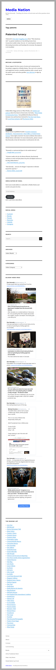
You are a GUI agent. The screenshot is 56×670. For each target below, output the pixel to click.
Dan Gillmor (10, 547)
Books (7, 650)
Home (7, 636)
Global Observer (11, 560)
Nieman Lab (10, 598)
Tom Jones (10, 623)
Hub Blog (9, 562)
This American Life (33, 50)
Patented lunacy (16, 34)
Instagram (10, 224)
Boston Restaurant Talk (14, 529)
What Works (10, 627)
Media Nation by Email (12, 661)
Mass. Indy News (10, 657)
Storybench (10, 613)
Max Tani (10, 584)
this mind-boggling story (20, 39)
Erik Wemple (10, 553)
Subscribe (10, 197)
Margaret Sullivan (12, 578)
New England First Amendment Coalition (19, 594)
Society (15, 50)
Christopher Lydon (12, 539)
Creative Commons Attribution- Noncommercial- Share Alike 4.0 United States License (23, 134)
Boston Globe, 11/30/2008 (14, 170)
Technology (20, 50)
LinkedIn (9, 222)
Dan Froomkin (11, 545)
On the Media (11, 602)
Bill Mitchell (10, 527)
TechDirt (9, 617)
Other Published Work (12, 654)
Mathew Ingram (11, 582)
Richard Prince (11, 611)
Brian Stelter (10, 531)
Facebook (10, 214)
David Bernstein (11, 549)
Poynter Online (11, 606)
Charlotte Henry (11, 535)
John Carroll (10, 572)
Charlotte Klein (11, 537)
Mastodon (10, 220)
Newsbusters (11, 596)
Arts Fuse (9, 525)
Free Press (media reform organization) (18, 557)
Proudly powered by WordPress (20, 665)
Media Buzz (10, 586)
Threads (9, 218)
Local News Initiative (14, 119)
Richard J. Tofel (11, 608)
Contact (8, 643)
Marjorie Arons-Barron (13, 580)
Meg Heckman (11, 590)
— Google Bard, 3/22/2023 (13, 152)
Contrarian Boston (12, 543)
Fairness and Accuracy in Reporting (17, 555)
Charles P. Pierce (11, 533)
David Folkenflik (12, 551)
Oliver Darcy (10, 600)
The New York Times (34, 117)
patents (26, 50)
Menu (9, 19)
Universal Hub (11, 625)
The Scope (10, 615)
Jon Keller (10, 574)
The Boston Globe (28, 119)
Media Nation (18, 10)
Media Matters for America (15, 588)
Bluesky (9, 216)
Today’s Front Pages (13, 621)
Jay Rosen (10, 568)
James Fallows (11, 566)
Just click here (31, 72)
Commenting (10, 646)
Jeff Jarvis (10, 570)
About (7, 639)
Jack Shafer (10, 564)
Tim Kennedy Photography (15, 619)
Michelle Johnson (12, 592)
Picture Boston (11, 604)
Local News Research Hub (14, 576)
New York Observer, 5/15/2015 (16, 162)
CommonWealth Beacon (14, 541)
